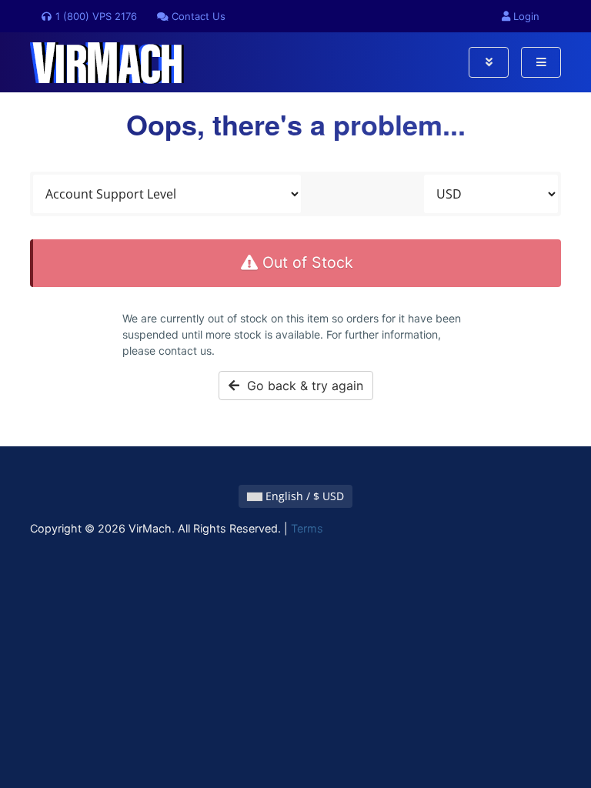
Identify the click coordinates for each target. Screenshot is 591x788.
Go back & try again (301, 385)
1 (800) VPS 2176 (94, 16)
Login (524, 16)
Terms (307, 528)
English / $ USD (303, 496)
